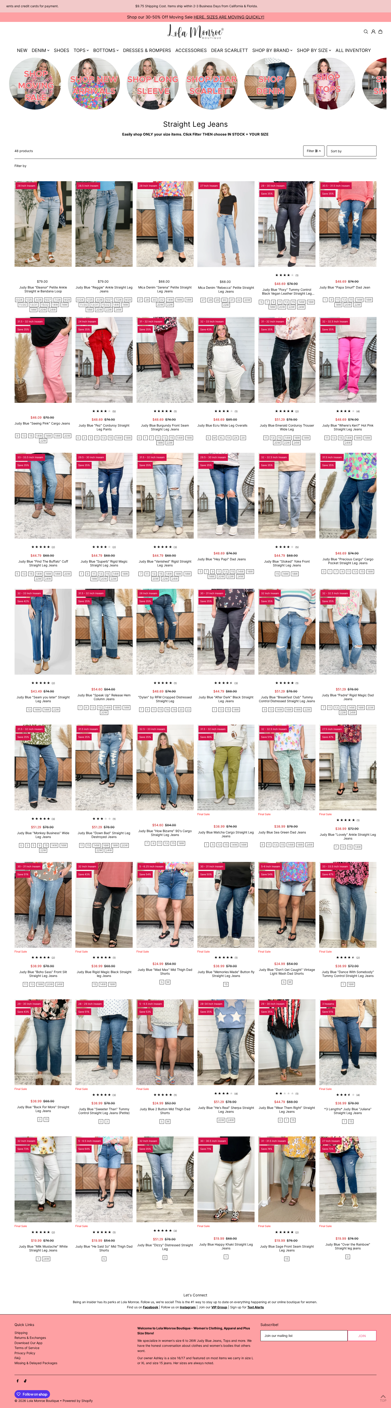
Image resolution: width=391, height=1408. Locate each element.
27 (140, 299)
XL (221, 437)
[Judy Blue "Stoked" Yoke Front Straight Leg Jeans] (286, 496)
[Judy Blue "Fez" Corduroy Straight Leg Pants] (104, 360)
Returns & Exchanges (30, 1338)
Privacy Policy (24, 1353)
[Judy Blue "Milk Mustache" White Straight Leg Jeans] (43, 1179)
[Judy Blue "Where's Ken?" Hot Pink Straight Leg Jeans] (348, 360)
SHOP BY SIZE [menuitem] (312, 50)
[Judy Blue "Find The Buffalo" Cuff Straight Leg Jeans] (43, 496)
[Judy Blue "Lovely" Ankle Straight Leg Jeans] (348, 767)
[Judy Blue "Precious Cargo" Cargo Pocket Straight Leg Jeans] (348, 496)
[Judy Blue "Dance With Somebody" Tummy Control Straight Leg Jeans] (348, 905)
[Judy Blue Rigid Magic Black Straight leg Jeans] (104, 905)
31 (231, 300)
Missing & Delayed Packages (35, 1363)
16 (167, 709)
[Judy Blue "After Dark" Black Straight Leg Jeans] (226, 632)
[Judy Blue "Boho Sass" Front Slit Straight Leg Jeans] (43, 905)
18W (33, 309)
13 (286, 302)
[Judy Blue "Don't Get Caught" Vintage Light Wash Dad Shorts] (286, 905)
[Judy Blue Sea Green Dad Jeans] (286, 767)
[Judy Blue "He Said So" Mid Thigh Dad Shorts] (104, 1179)
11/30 (22, 304)
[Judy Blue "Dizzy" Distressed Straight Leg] (165, 1179)
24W (53, 309)
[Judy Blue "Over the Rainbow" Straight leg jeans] (348, 1179)
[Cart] (380, 32)
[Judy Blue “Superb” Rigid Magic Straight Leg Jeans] (104, 496)
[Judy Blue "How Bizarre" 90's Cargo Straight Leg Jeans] (165, 767)
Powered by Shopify (78, 1401)
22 (188, 709)
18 (174, 709)
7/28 (57, 299)
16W (64, 304)
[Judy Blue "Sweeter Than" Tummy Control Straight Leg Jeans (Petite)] (104, 1042)
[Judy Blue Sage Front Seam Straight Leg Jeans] (286, 1179)
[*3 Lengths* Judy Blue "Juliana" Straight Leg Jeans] (348, 1042)
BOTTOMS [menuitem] (104, 50)
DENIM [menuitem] (39, 50)
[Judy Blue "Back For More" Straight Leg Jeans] (43, 1042)
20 (181, 709)
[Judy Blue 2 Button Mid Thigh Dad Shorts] (165, 1042)
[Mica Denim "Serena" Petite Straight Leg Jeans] (165, 224)
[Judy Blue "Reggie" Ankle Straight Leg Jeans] (104, 224)
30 (154, 299)
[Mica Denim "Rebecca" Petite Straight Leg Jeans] (226, 224)
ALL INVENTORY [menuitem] (353, 50)
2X (235, 437)
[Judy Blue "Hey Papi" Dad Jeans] (226, 496)
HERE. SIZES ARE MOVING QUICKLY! (229, 17)
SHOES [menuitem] (61, 50)
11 (279, 302)
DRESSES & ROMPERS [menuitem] (147, 50)
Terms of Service (26, 1348)
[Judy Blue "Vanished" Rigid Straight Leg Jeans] (165, 496)
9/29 (67, 299)
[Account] (373, 32)
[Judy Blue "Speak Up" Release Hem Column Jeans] (104, 632)
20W (43, 309)
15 (293, 302)
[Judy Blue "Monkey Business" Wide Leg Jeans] (43, 767)
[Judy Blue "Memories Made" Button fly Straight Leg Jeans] (226, 905)
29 (217, 300)
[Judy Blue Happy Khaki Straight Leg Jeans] (226, 1179)
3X (243, 437)
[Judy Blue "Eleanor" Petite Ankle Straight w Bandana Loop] (43, 224)
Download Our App (28, 1343)
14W (55, 304)
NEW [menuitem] (22, 50)
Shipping (21, 1333)
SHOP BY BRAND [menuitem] (270, 50)
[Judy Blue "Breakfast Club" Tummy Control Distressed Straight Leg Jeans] (286, 632)
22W (109, 309)
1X (228, 437)
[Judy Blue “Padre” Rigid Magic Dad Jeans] (348, 632)
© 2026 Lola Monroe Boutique (36, 1401)
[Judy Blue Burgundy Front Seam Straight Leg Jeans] (165, 360)
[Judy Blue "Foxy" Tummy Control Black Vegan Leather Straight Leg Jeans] (286, 224)
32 (161, 299)
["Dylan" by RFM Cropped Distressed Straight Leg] (165, 632)
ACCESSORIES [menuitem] (191, 50)
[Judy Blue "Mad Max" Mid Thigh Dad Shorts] (165, 905)
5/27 (48, 299)
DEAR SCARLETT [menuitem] (229, 50)
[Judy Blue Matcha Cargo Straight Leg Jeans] (226, 767)
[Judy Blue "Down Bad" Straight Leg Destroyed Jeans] (104, 767)
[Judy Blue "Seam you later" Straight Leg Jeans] (43, 632)
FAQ (17, 1358)
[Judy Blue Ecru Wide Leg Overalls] (226, 360)
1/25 (29, 299)
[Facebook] (18, 1381)
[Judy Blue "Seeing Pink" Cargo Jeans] (43, 360)
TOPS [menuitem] (80, 50)
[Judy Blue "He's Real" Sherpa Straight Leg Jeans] (226, 1042)
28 (147, 299)
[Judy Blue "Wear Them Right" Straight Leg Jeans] (286, 1042)
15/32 (44, 304)
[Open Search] (366, 32)
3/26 (38, 299)
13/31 (33, 304)
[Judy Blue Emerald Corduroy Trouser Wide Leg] (286, 360)
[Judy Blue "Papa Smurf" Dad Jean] (348, 224)
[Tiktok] (25, 1381)
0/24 (19, 299)
